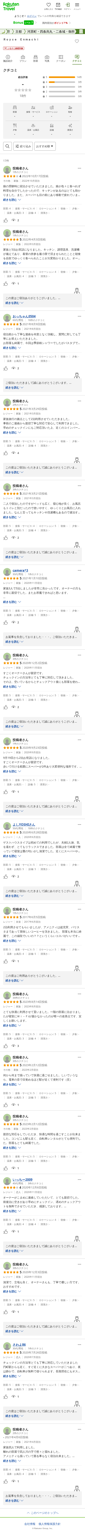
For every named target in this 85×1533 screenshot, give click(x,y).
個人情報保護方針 (50, 1523)
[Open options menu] (79, 168)
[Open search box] (7, 146)
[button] (15, 170)
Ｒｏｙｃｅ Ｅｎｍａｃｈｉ (21, 39)
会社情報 (29, 1523)
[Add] (77, 41)
